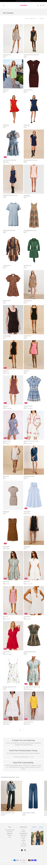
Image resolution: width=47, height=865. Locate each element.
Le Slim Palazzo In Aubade (29, 812)
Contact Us (10, 835)
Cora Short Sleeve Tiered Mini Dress (32, 686)
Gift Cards (23, 840)
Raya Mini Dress (27, 265)
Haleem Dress (27, 546)
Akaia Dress (26, 370)
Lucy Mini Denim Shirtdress (9, 160)
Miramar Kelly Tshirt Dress (9, 230)
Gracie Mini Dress (7, 54)
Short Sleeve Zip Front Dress (30, 160)
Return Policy (9, 831)
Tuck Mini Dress (6, 265)
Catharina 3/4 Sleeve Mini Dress (31, 441)
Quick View (13, 51)
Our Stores (24, 831)
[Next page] (26, 729)
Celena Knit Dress (28, 300)
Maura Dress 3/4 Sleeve (29, 476)
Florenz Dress (27, 511)
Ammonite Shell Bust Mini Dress (31, 54)
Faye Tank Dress (7, 335)
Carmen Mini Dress (28, 89)
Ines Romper (27, 195)
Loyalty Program (23, 835)
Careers (23, 838)
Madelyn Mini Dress (7, 722)
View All (17, 777)
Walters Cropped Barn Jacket (8, 812)
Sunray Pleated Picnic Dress (30, 230)
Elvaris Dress (6, 511)
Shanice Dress (6, 546)
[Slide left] (20, 819)
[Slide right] (26, 819)
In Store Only (33, 227)
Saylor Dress (6, 89)
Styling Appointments (23, 833)
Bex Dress (5, 616)
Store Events (23, 836)
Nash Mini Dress (7, 300)
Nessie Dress (6, 476)
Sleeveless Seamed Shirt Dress (10, 195)
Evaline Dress (6, 581)
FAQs (10, 836)
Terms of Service (23, 844)
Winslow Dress (6, 651)
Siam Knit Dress (27, 335)
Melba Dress (6, 370)
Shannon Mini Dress (28, 722)
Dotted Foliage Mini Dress (30, 651)
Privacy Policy (23, 845)
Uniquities (24, 862)
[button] (3, 5)
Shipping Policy (9, 833)
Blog (23, 842)
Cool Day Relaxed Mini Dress (9, 686)
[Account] (40, 5)
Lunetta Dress (27, 616)
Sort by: (27, 18)
